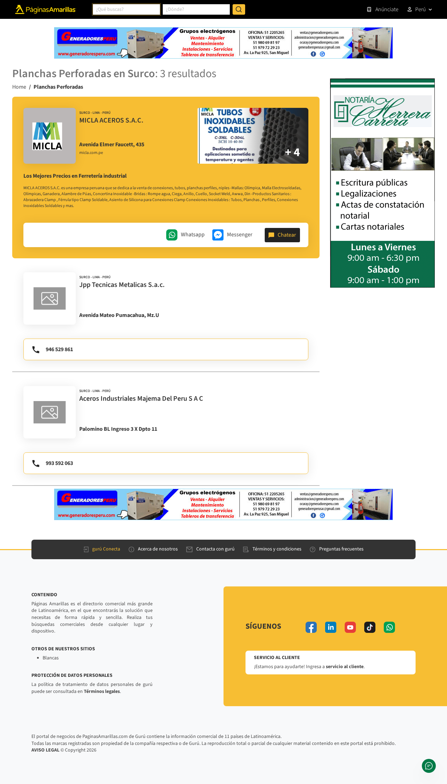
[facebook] (311, 627)
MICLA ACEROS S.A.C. (111, 120)
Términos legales (102, 691)
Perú (420, 9)
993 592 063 (59, 463)
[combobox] (126, 9)
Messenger (239, 234)
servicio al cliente (345, 666)
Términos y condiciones (276, 549)
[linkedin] (330, 627)
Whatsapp (193, 234)
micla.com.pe (91, 153)
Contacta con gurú (215, 549)
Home (19, 87)
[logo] (49, 136)
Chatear (287, 235)
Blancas (51, 657)
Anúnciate (386, 9)
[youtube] (350, 627)
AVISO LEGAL (45, 750)
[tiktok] (369, 627)
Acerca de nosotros (158, 549)
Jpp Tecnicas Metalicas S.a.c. (122, 285)
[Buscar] (239, 9)
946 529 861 (59, 349)
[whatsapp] (389, 627)
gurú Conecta (106, 549)
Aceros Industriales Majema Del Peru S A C (141, 399)
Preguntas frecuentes (341, 549)
